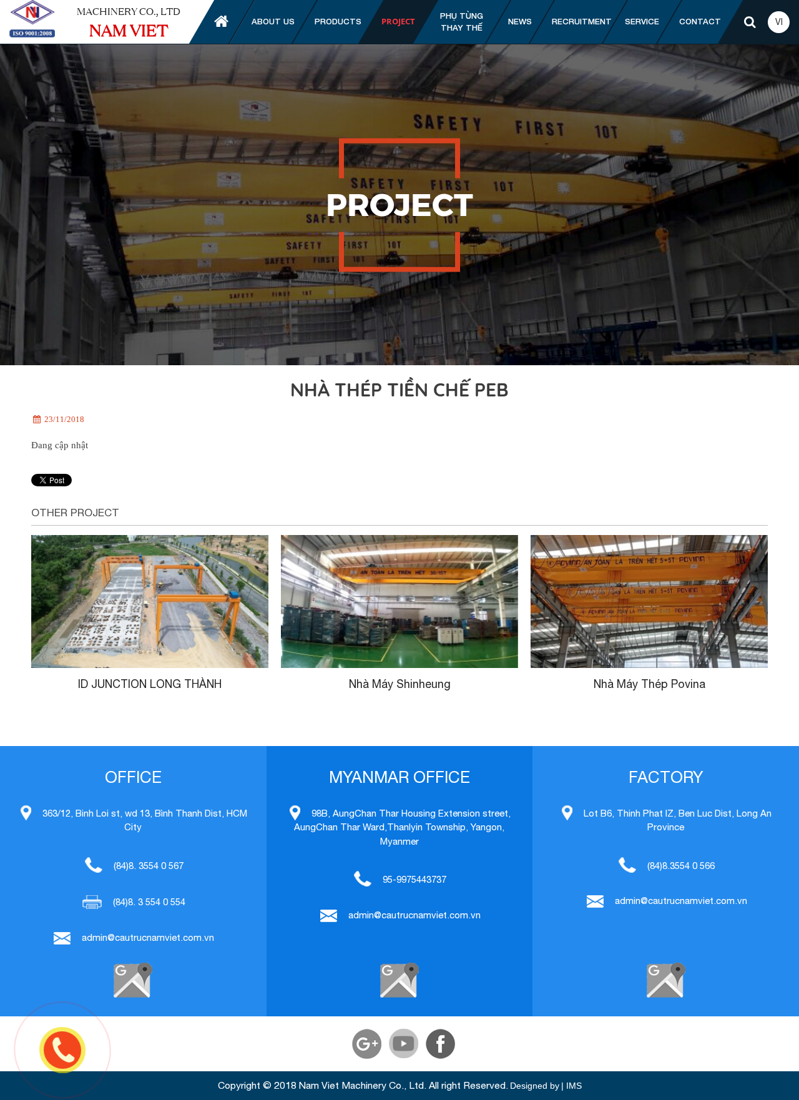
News (520, 21)
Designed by (534, 1086)
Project (398, 21)
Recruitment (582, 21)
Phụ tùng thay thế (461, 22)
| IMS (571, 1086)
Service (642, 21)
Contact (700, 21)
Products (338, 21)
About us (273, 21)
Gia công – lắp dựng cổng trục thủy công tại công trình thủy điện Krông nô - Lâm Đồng (399, 700)
